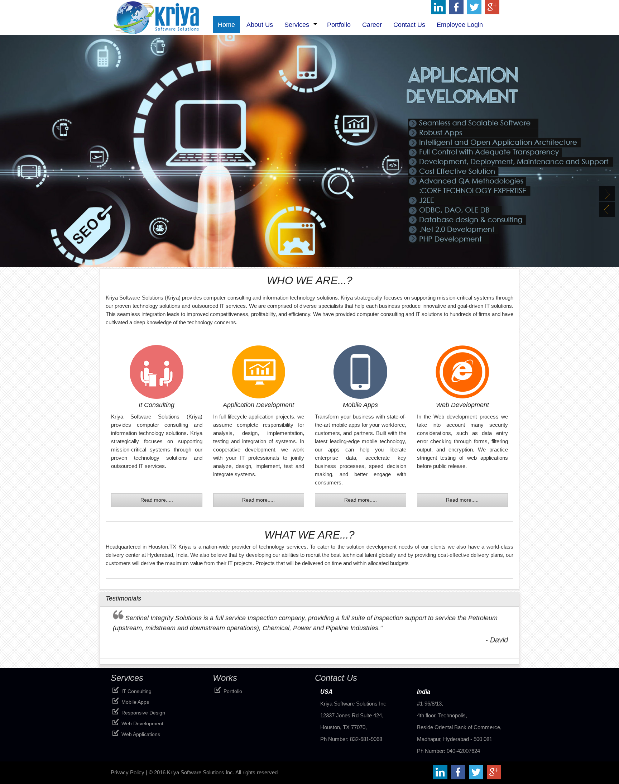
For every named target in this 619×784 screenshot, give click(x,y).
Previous (607, 209)
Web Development (142, 723)
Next (607, 193)
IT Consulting (136, 691)
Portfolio (233, 691)
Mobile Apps (135, 702)
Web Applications (140, 734)
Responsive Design (143, 713)
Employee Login (460, 24)
